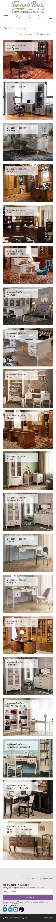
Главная (7, 28)
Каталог (15, 28)
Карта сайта (48, 918)
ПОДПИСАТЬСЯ (28, 897)
